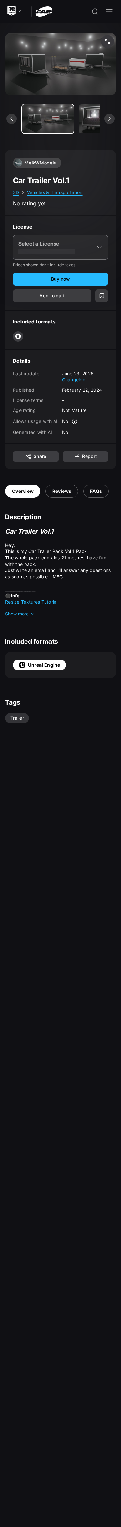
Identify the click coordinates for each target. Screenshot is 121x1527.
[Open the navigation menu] (109, 11)
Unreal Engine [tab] (44, 665)
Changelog (74, 379)
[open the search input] (95, 11)
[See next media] (109, 119)
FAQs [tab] (96, 491)
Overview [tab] (23, 491)
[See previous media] (11, 119)
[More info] (74, 421)
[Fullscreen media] (107, 41)
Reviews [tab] (61, 491)
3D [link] (16, 192)
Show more (17, 613)
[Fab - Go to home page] (43, 11)
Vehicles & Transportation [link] (55, 192)
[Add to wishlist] (101, 295)
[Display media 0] (48, 118)
